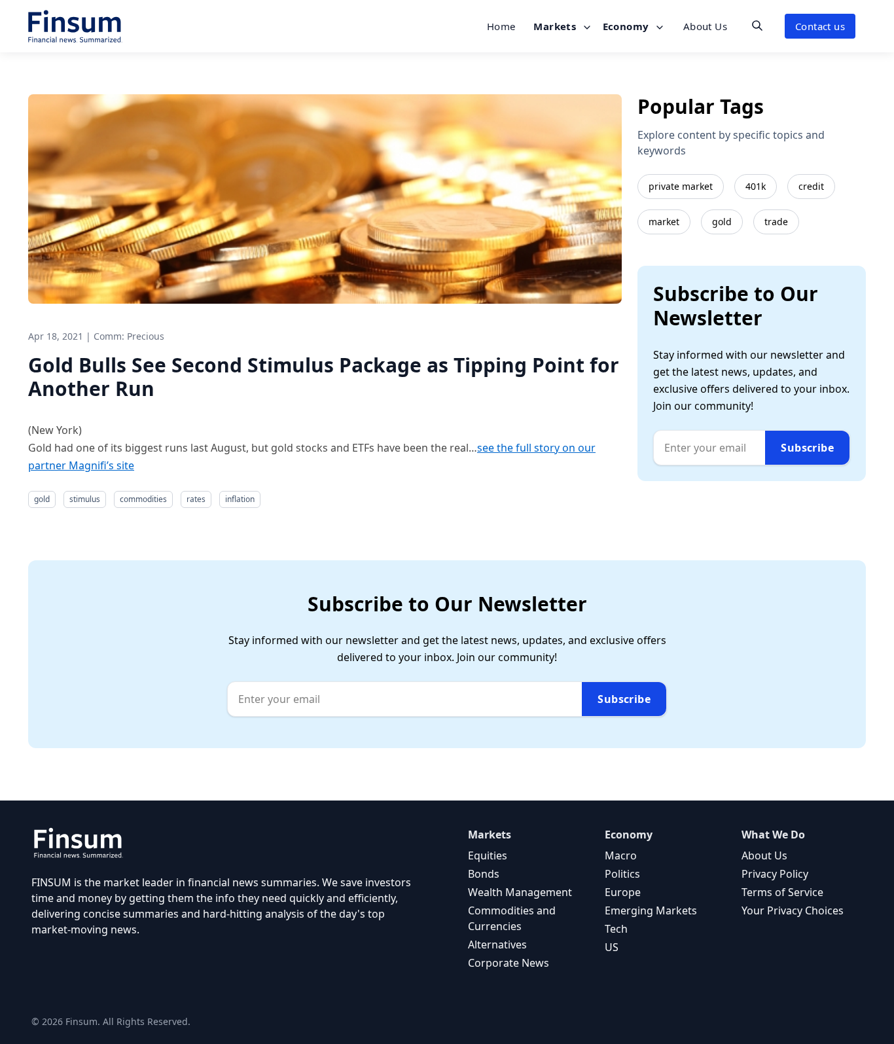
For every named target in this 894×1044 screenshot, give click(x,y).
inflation (240, 499)
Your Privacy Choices (793, 910)
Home (501, 26)
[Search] (757, 25)
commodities (143, 499)
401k (755, 186)
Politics (622, 874)
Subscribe (807, 448)
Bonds (483, 874)
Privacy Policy (775, 874)
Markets (556, 26)
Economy (627, 26)
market (664, 221)
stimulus (84, 499)
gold (42, 499)
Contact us (820, 26)
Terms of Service (782, 892)
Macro (621, 855)
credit (811, 186)
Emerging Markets (651, 910)
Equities (487, 855)
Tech (616, 929)
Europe (623, 892)
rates (196, 499)
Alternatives (497, 944)
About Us (705, 26)
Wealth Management (520, 892)
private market (681, 186)
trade (776, 221)
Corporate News (508, 963)
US (611, 947)
